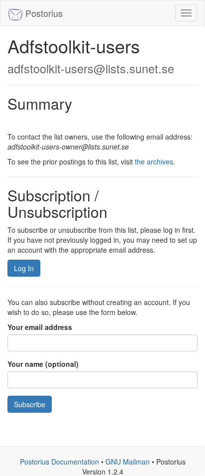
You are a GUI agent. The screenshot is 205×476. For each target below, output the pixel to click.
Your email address (39, 327)
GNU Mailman (127, 462)
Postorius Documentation (59, 462)
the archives (154, 161)
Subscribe (29, 404)
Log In (24, 268)
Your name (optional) (43, 364)
